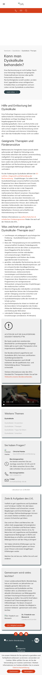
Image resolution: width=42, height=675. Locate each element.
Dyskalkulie (16, 51)
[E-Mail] (21, 10)
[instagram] (21, 634)
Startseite (7, 51)
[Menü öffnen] (4, 4)
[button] (26, 10)
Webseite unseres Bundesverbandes (18, 377)
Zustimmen (13, 671)
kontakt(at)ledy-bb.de (18, 482)
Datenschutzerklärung (21, 667)
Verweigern (28, 671)
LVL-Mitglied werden (15, 625)
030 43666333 (15, 475)
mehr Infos (11, 92)
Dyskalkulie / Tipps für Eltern (15, 430)
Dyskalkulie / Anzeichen (14, 423)
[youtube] (26, 634)
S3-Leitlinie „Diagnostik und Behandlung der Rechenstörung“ (20, 176)
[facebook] (16, 634)
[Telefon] (16, 10)
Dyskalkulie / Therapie (13, 426)
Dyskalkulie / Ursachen (13, 433)
